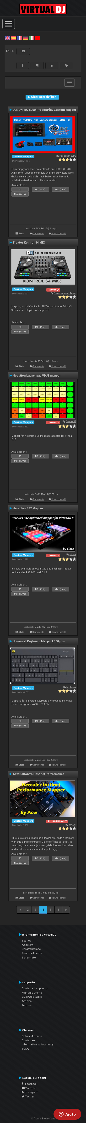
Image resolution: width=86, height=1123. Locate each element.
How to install (58, 233)
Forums (27, 1005)
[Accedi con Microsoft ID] (37, 65)
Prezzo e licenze (32, 953)
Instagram (31, 1092)
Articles (27, 1001)
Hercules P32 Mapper (28, 508)
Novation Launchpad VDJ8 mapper (37, 375)
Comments (38, 233)
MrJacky (71, 687)
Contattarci (29, 1040)
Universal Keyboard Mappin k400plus (39, 641)
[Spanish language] (13, 38)
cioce (73, 554)
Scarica (26, 940)
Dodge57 (71, 421)
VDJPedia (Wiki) (32, 996)
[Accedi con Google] (66, 65)
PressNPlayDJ (67, 155)
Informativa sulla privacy (38, 1044)
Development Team (65, 293)
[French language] (19, 38)
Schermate (29, 957)
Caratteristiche (31, 949)
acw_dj (72, 824)
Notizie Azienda (32, 1036)
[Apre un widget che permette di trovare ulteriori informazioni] (67, 1115)
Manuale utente (32, 992)
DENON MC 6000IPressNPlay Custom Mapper (44, 110)
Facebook (30, 1084)
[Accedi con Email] (23, 51)
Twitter (29, 1096)
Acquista (27, 945)
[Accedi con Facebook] (22, 65)
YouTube (30, 1088)
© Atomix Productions (43, 1118)
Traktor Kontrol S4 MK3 (29, 242)
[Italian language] (31, 38)
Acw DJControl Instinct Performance (38, 774)
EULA (25, 1048)
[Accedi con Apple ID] (51, 65)
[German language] (25, 38)
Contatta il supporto (34, 988)
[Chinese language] (37, 38)
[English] (7, 38)
